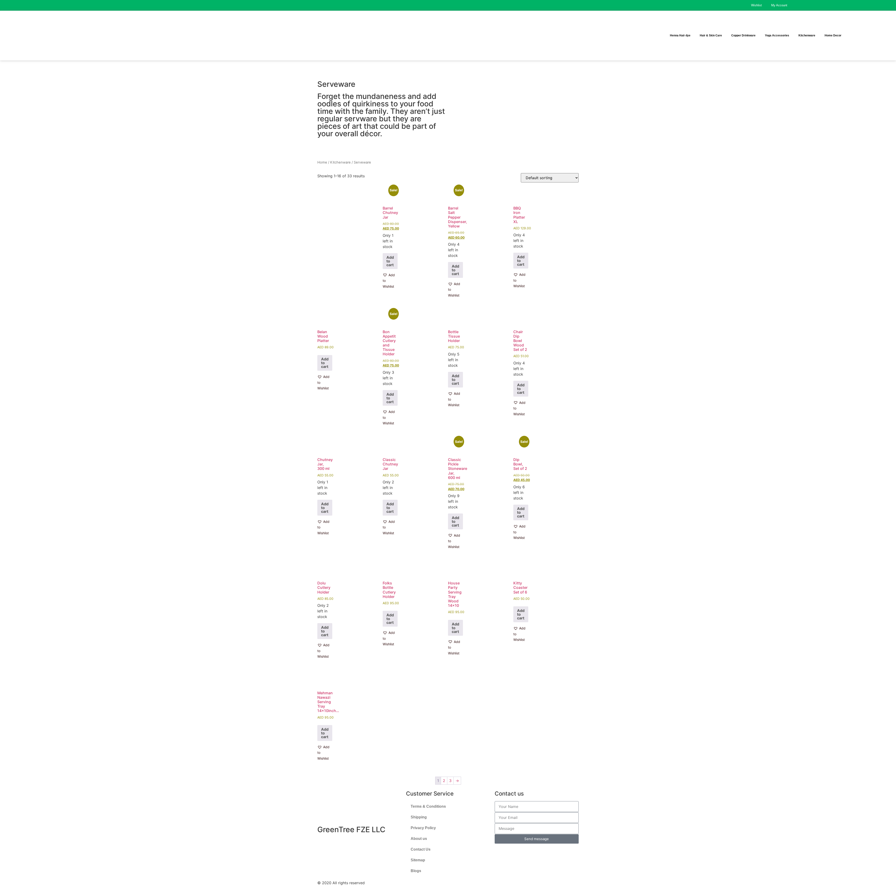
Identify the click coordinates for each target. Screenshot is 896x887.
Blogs (416, 871)
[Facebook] (867, 5)
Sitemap (418, 860)
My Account (779, 5)
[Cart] (878, 36)
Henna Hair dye (680, 35)
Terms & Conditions (428, 806)
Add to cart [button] (390, 261)
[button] (390, 281)
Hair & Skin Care (711, 35)
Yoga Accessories (777, 35)
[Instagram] (878, 5)
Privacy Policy (423, 828)
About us (419, 839)
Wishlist (756, 5)
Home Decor (833, 35)
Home (322, 162)
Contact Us (420, 849)
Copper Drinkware (743, 35)
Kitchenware (806, 35)
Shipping (419, 817)
